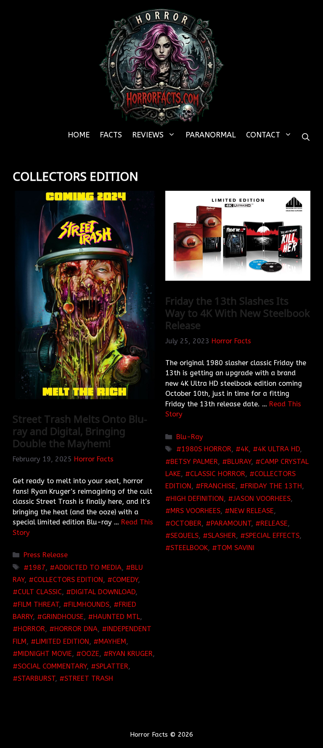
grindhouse (63, 617)
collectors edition (68, 580)
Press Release (46, 555)
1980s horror (206, 449)
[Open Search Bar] (306, 137)
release (274, 523)
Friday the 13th (273, 486)
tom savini (235, 548)
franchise (218, 486)
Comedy (125, 580)
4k (245, 449)
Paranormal (210, 135)
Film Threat (38, 604)
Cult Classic (40, 592)
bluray (239, 462)
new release (252, 511)
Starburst (36, 678)
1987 (37, 568)
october (185, 523)
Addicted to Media (88, 568)
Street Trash (88, 678)
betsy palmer (194, 462)
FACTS (111, 135)
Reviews (148, 135)
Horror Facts (94, 459)
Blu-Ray (189, 437)
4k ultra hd (279, 449)
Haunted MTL (116, 617)
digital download (103, 592)
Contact (263, 135)
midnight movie (45, 654)
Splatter (112, 666)
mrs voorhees (195, 511)
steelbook (189, 548)
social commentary (52, 666)
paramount (231, 523)
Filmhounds (88, 604)
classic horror (217, 474)
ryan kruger (131, 654)
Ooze (90, 654)
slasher (222, 536)
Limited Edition (62, 641)
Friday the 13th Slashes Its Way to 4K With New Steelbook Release (237, 313)
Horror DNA (76, 629)
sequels (184, 536)
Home (79, 135)
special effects (272, 536)
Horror (31, 629)
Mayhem (112, 641)
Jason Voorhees (262, 499)
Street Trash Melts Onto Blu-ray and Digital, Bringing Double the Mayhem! (80, 431)
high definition (197, 499)
